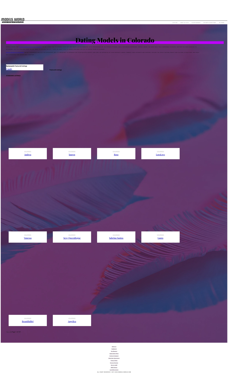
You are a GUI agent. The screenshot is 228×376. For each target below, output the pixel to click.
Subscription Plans (114, 353)
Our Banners (114, 351)
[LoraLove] (160, 115)
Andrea (27, 154)
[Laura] (160, 199)
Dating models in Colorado (15, 52)
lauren (72, 154)
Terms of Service (114, 362)
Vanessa (28, 237)
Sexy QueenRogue (72, 237)
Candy (9, 69)
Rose (116, 154)
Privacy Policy (114, 360)
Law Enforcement (114, 369)
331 (11, 332)
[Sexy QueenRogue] (72, 199)
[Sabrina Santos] (116, 199)
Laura (160, 237)
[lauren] (72, 115)
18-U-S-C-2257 (114, 365)
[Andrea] (27, 115)
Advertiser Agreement (114, 358)
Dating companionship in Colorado (30, 47)
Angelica (72, 321)
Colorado (14, 59)
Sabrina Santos (116, 237)
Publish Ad (114, 349)
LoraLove (160, 154)
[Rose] (116, 115)
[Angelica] (72, 282)
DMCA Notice (114, 367)
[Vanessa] (27, 199)
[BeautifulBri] (27, 282)
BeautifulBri (27, 321)
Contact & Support (114, 356)
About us (114, 346)
